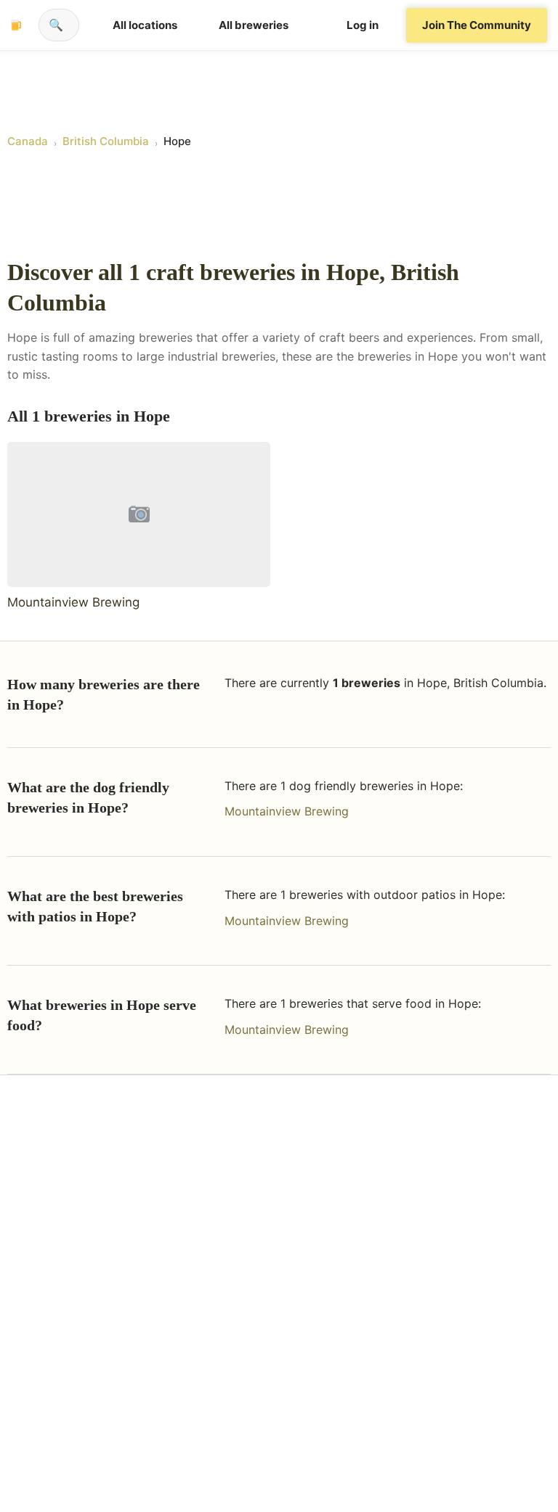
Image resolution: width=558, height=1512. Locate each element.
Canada (27, 141)
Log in (363, 25)
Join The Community (476, 25)
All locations (145, 25)
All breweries (253, 25)
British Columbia (105, 141)
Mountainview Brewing (287, 811)
